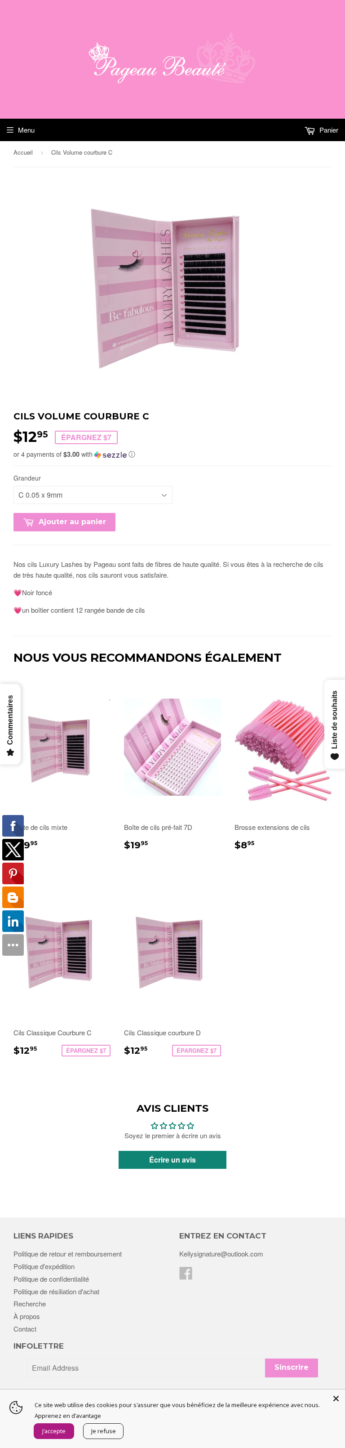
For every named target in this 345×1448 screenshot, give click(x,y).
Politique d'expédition (44, 1266)
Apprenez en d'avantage (68, 1416)
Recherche (29, 1303)
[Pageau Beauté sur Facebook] (186, 1275)
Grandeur (27, 477)
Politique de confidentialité (51, 1278)
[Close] (336, 1398)
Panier (328, 129)
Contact (24, 1328)
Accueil (23, 152)
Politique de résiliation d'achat (56, 1291)
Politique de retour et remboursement (67, 1253)
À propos (26, 1316)
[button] (172, 454)
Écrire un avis (172, 1159)
